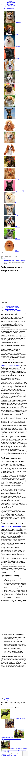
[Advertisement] (14, 287)
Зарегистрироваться (9, 8)
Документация (11, 2)
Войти (5, 6)
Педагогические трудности (12, 307)
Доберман (6, 698)
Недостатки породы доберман (13, 310)
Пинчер (6, 700)
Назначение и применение (12, 304)
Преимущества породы (11, 309)
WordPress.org (10, 1)
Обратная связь (5, 751)
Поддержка (10, 4)
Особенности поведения (11, 306)
